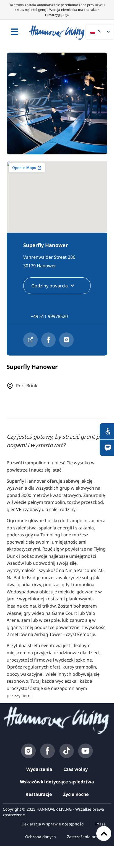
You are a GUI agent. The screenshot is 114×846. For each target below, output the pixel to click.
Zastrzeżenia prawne (86, 836)
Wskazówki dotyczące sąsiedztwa (57, 782)
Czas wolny (75, 769)
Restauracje (38, 794)
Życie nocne (76, 794)
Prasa (100, 824)
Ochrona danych (40, 836)
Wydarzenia (39, 769)
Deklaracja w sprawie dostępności (53, 824)
